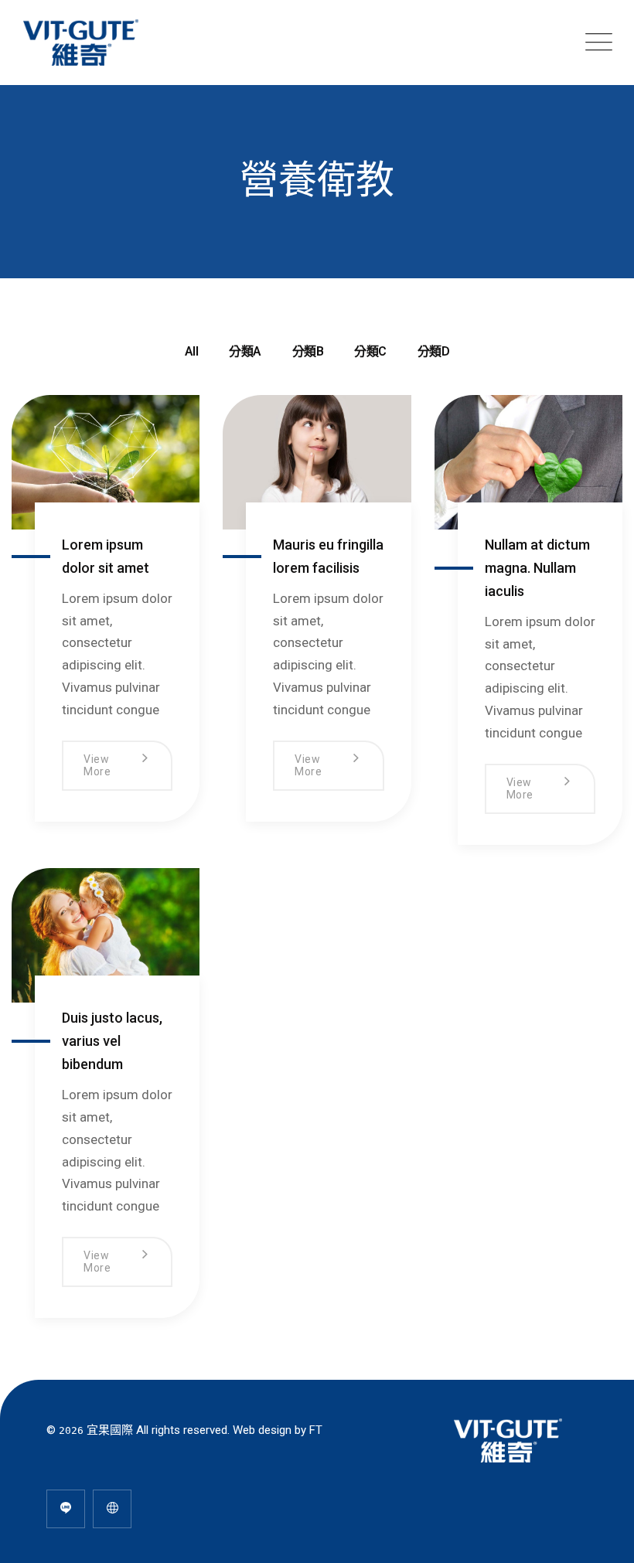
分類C (370, 351)
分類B (308, 351)
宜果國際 (110, 1430)
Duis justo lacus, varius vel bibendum (112, 1041)
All (192, 351)
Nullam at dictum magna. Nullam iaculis (537, 567)
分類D (434, 351)
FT (315, 1430)
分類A (245, 351)
